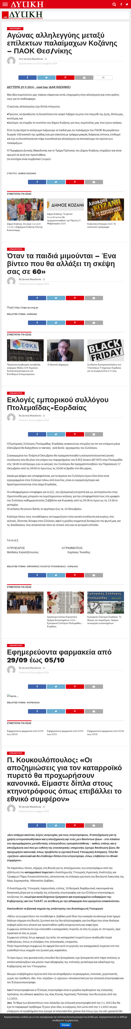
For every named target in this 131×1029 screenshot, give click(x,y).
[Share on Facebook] (27, 76)
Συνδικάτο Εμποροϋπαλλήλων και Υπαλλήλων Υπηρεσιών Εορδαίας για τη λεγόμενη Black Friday (104, 367)
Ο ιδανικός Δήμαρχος (57, 364)
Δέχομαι (65, 1025)
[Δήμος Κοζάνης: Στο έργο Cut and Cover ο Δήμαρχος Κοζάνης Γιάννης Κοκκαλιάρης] (25, 219)
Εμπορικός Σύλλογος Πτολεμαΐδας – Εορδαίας (52, 566)
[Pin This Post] (65, 76)
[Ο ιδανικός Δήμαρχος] (65, 360)
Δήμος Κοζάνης (27, 173)
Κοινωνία (32, 314)
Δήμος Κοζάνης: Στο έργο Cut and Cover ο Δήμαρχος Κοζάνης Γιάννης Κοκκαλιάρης (25, 227)
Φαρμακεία (33, 702)
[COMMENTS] (103, 76)
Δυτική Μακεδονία (33, 58)
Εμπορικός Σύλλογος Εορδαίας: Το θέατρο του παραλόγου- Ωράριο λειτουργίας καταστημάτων (104, 620)
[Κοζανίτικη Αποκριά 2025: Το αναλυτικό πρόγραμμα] (105, 219)
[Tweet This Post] (46, 76)
